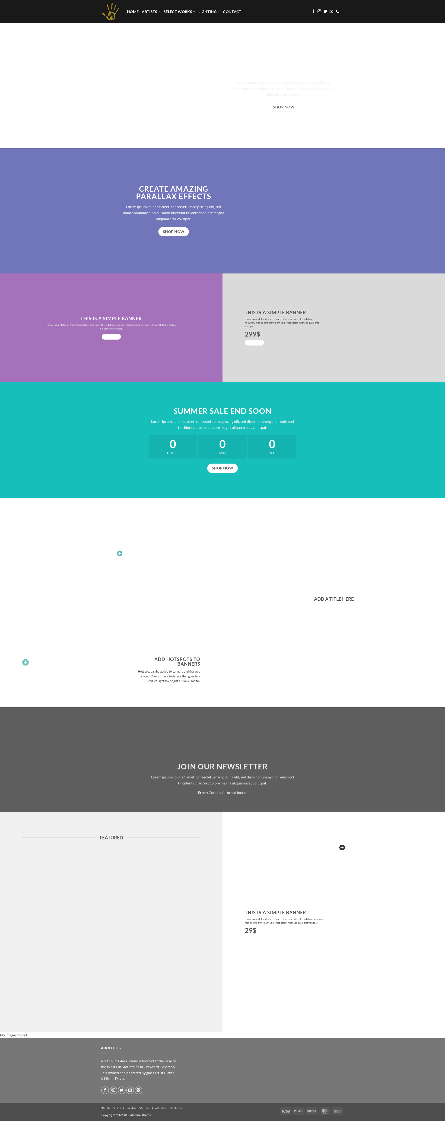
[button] (119, 553)
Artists (149, 11)
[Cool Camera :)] (25, 662)
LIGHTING (207, 11)
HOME (133, 11)
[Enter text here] (342, 847)
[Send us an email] (331, 12)
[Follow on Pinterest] (138, 1090)
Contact (232, 11)
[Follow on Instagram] (319, 12)
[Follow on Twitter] (325, 12)
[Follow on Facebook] (313, 12)
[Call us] (337, 12)
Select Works (178, 11)
